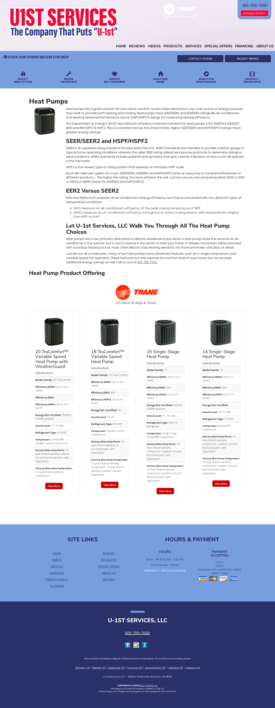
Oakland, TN (193, 668)
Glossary (57, 586)
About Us (265, 46)
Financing (244, 46)
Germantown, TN (155, 668)
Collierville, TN (116, 668)
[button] (200, 59)
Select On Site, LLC (148, 685)
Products (173, 46)
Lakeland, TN (175, 668)
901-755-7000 (147, 262)
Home (121, 46)
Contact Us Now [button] (254, 13)
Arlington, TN (82, 668)
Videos (154, 46)
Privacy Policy (57, 579)
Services (193, 46)
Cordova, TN (134, 668)
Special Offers (218, 46)
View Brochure (44, 372)
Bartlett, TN (99, 668)
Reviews (137, 46)
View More (54, 486)
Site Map (109, 579)
